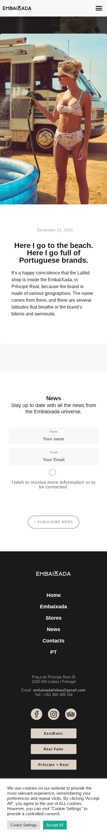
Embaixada (53, 606)
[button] (99, 8)
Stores (54, 618)
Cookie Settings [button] (24, 825)
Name (53, 431)
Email (53, 452)
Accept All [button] (55, 825)
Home (54, 595)
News (53, 629)
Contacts (53, 641)
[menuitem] (53, 652)
